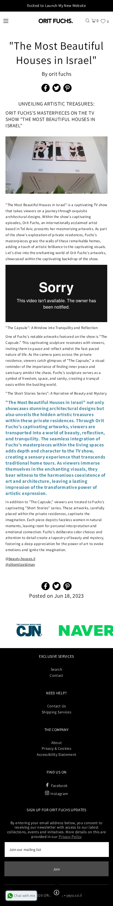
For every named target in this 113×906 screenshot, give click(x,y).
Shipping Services (56, 712)
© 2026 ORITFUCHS (47, 895)
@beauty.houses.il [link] (20, 558)
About (56, 742)
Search (56, 669)
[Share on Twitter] (56, 88)
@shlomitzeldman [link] (20, 564)
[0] (103, 21)
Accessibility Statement (57, 754)
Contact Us (56, 705)
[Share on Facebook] (45, 88)
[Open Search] (87, 20)
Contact (56, 675)
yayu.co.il (74, 895)
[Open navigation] (16, 20)
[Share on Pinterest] (67, 88)
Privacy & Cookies (56, 748)
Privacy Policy (70, 836)
